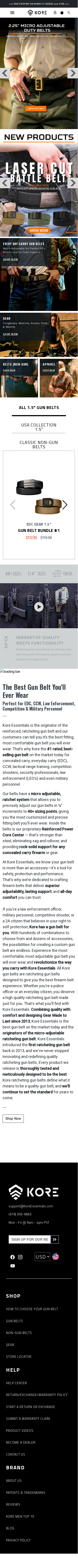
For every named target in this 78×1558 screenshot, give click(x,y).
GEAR (10, 1344)
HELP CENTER (16, 1382)
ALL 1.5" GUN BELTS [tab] (39, 407)
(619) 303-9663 (20, 1214)
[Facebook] (12, 1256)
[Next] (72, 73)
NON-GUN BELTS (19, 1332)
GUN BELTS (14, 1320)
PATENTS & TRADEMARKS (26, 1492)
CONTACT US (15, 1454)
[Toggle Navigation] (12, 12)
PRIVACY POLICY (18, 1540)
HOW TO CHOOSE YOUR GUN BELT (32, 1308)
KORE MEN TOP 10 (20, 1516)
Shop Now (13, 1118)
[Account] (55, 12)
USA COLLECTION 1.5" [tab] (39, 427)
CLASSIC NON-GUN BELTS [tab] (39, 444)
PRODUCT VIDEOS (19, 1430)
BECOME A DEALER (20, 1442)
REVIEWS (13, 1504)
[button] (61, 12)
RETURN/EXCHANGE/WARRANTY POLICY (37, 1394)
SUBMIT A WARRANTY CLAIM (28, 1418)
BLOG (10, 1528)
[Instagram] (20, 1256)
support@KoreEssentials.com (31, 1206)
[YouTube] (13, 1265)
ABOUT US (14, 1480)
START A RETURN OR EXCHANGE (30, 1406)
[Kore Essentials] (37, 12)
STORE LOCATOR (19, 1356)
